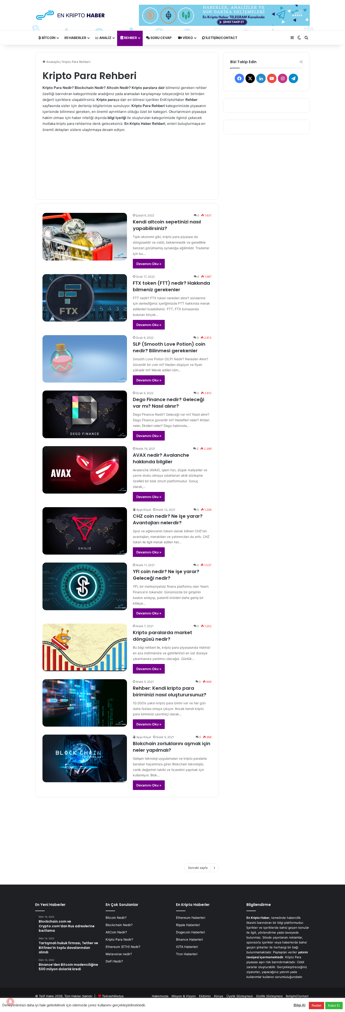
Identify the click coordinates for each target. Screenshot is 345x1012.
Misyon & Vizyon (184, 996)
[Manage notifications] (10, 1001)
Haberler (77, 38)
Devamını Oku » (148, 264)
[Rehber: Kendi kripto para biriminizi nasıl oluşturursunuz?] (84, 703)
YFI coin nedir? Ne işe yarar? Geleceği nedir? (166, 574)
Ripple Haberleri (188, 925)
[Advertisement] (126, 162)
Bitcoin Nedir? (116, 918)
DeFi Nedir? (114, 961)
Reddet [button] (316, 1005)
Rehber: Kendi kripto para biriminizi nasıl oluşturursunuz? (169, 691)
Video (187, 38)
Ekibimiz (205, 996)
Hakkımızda (160, 996)
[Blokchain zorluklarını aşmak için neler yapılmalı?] (84, 758)
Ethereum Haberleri (190, 918)
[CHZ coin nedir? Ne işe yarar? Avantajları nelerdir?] (84, 531)
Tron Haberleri (186, 954)
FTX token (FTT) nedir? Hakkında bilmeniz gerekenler (171, 286)
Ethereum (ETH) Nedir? (123, 947)
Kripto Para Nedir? (119, 939)
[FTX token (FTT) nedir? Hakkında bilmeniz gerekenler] (84, 298)
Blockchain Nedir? (119, 925)
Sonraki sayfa (197, 868)
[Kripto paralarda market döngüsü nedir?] (84, 647)
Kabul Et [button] (334, 1005)
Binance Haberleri (189, 939)
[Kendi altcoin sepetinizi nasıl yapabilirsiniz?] (84, 237)
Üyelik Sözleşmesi (239, 996)
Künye (218, 996)
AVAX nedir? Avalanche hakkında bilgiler (161, 458)
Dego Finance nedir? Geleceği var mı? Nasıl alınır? (168, 402)
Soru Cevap (161, 38)
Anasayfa (52, 62)
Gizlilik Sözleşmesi (269, 996)
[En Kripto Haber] (70, 15)
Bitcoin (48, 38)
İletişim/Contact (221, 38)
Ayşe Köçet (143, 509)
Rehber (130, 38)
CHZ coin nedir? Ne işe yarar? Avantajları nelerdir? (168, 519)
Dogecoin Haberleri (190, 932)
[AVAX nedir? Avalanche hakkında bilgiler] (84, 470)
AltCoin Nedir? (116, 932)
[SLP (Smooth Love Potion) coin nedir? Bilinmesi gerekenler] (84, 359)
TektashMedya (112, 996)
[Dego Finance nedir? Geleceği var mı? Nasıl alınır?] (84, 414)
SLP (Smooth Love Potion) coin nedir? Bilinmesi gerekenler (169, 347)
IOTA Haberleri (187, 947)
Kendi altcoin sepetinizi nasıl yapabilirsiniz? (167, 225)
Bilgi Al (299, 1005)
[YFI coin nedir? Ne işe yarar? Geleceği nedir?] (84, 586)
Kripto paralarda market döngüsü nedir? (162, 635)
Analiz (105, 38)
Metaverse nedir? (119, 954)
